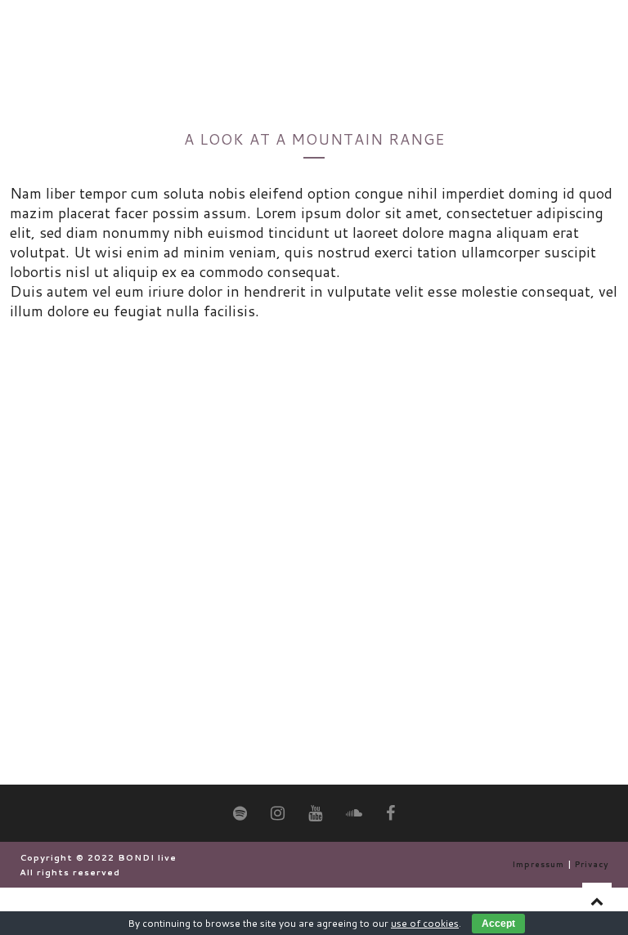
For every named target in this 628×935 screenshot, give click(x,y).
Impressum (538, 864)
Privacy (591, 864)
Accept (498, 923)
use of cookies (425, 923)
